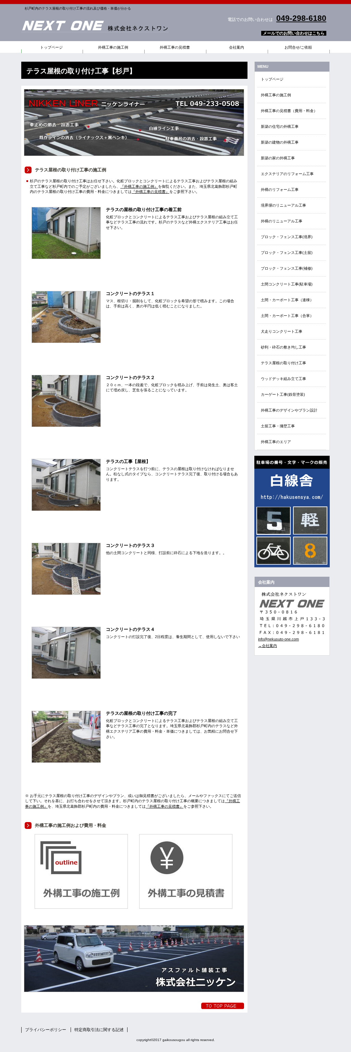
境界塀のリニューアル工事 (283, 205)
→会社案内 (267, 646)
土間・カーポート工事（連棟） (287, 300)
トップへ (222, 1006)
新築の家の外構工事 (278, 158)
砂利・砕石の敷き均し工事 (283, 347)
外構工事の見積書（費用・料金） (289, 111)
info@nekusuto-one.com (278, 639)
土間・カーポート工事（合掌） (287, 316)
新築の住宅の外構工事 (280, 126)
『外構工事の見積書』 (150, 191)
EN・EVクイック (292, 511)
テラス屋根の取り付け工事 (283, 363)
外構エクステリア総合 (107, 26)
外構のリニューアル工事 (281, 221)
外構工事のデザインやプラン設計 (289, 410)
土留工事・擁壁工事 (278, 426)
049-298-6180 (301, 18)
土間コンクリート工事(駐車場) (287, 284)
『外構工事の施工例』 (139, 186)
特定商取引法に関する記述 (99, 1029)
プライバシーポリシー (45, 1029)
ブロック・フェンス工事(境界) (287, 237)
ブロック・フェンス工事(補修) (287, 268)
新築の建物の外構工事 (280, 142)
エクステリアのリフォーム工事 (287, 174)
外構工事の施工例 (276, 95)
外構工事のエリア (276, 442)
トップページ (272, 79)
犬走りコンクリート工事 (281, 331)
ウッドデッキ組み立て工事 (283, 379)
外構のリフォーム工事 (280, 189)
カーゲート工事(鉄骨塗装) (283, 394)
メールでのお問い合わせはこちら (294, 33)
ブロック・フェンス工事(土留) (287, 252)
